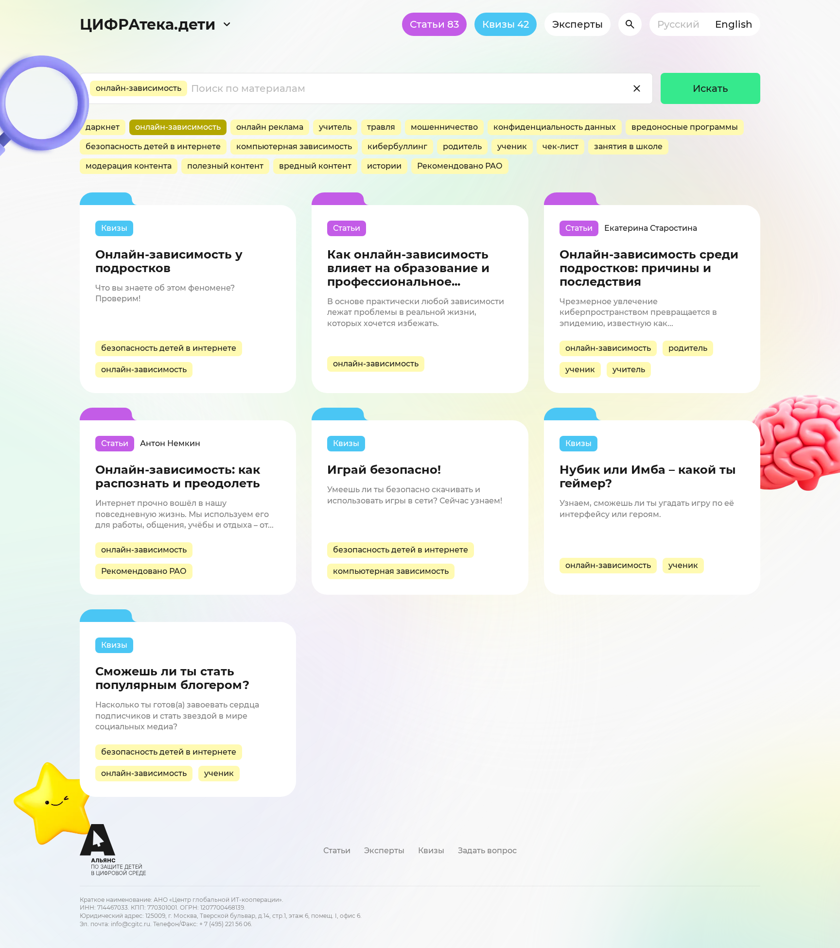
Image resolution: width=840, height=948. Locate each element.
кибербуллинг (397, 146)
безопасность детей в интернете (153, 146)
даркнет (103, 127)
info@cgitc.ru (130, 924)
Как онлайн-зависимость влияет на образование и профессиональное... (408, 268)
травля (381, 127)
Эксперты (577, 24)
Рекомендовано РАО (460, 166)
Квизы (505, 24)
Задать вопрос (487, 850)
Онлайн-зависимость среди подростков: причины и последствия (649, 268)
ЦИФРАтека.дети (147, 25)
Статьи (434, 24)
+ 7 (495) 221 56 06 (225, 924)
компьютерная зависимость (294, 146)
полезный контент (225, 166)
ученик (512, 146)
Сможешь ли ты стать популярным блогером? (172, 678)
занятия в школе (628, 146)
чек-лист (560, 146)
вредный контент (315, 166)
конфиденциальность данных (554, 127)
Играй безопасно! (384, 470)
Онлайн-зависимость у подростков (169, 261)
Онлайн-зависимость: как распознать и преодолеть (177, 476)
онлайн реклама (269, 127)
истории (384, 166)
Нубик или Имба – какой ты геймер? (648, 476)
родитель (462, 146)
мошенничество (444, 127)
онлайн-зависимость (138, 88)
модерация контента (129, 166)
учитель (335, 127)
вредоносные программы (684, 127)
